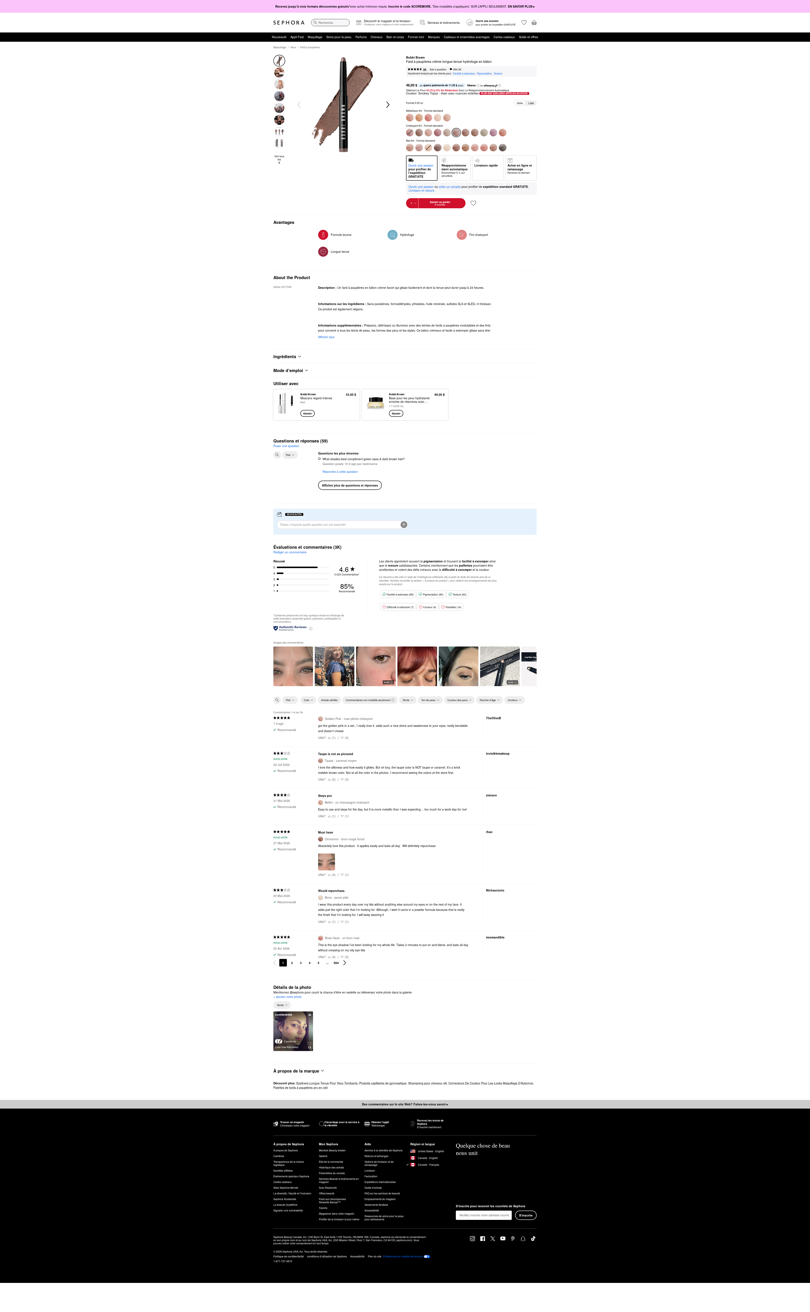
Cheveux (376, 37)
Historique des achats (331, 1167)
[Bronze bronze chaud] (409, 117)
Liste (531, 103)
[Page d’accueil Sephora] (289, 22)
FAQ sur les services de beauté (382, 1193)
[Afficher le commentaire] (293, 666)
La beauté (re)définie (285, 1204)
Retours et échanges (376, 1156)
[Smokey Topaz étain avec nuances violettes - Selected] (456, 132)
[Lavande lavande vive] (493, 132)
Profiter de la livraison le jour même (339, 1219)
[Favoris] (524, 22)
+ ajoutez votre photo (287, 997)
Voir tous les (279, 159)
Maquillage (315, 37)
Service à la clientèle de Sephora (383, 1150)
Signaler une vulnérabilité (288, 1210)
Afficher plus (326, 337)
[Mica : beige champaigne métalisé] (447, 132)
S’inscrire (526, 1215)
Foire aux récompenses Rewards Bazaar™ (332, 1200)
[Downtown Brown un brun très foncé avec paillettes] (474, 132)
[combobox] (330, 22)
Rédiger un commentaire (289, 552)
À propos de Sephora (285, 1150)
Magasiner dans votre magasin (336, 1213)
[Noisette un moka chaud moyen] (465, 147)
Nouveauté (279, 37)
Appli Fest (297, 37)
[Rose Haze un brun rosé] (484, 147)
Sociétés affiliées (283, 1170)
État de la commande (331, 1161)
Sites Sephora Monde (285, 1187)
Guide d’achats (373, 1187)
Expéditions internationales (380, 1182)
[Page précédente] (274, 963)
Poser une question (286, 446)
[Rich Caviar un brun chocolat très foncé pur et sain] (502, 147)
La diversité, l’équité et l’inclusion (292, 1193)
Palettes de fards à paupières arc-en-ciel (300, 1087)
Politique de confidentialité (288, 1256)
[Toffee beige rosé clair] (493, 147)
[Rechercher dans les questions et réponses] (277, 455)
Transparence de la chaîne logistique (288, 1163)
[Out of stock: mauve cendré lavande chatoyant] (409, 132)
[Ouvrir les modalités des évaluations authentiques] (310, 628)
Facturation (370, 1176)
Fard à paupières (310, 47)
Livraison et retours (421, 190)
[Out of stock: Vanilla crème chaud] (428, 147)
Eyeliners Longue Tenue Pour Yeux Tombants (327, 1083)
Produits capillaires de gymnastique (382, 1083)
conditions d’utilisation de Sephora (327, 1256)
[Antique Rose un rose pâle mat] (474, 147)
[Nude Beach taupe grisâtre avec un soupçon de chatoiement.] (419, 147)
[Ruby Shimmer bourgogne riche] (428, 117)
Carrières (278, 1156)
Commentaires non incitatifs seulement (368, 700)
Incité (386, 682)
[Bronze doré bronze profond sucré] (419, 132)
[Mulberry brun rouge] (437, 132)
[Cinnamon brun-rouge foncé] (456, 147)
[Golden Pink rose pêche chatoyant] (428, 132)
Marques (434, 37)
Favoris (323, 1208)
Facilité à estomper (464, 73)
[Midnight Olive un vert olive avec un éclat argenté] (484, 132)
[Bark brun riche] (437, 147)
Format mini (416, 37)
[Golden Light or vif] (419, 117)
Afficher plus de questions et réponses (350, 485)
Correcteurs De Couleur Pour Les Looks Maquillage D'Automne (490, 1083)
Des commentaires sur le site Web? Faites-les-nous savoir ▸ (405, 1104)
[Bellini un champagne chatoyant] (447, 117)
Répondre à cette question (340, 471)
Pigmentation (484, 73)
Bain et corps (395, 37)
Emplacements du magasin (380, 1199)
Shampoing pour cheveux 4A (427, 1083)
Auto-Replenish (328, 1187)
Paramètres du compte (332, 1173)
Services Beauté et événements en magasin (339, 1180)
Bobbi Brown (415, 57)
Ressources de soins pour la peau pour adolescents (384, 1217)
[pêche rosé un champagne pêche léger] (502, 132)
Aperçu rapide (287, 414)
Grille (520, 103)
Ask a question (438, 69)
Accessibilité (371, 1210)
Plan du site (374, 1256)
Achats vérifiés (329, 700)
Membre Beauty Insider (332, 1150)
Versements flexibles (376, 1204)
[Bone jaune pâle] (447, 147)
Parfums (361, 37)
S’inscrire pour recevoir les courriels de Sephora (490, 1206)
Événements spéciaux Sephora (291, 1176)
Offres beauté (326, 1193)
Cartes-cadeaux (504, 37)
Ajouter (307, 413)
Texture (498, 73)
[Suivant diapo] (387, 105)
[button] (478, 85)
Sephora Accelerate (284, 1199)
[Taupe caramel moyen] (409, 147)
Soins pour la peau (338, 37)
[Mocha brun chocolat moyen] (465, 132)
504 (336, 963)
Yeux (293, 47)
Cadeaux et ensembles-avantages (467, 37)
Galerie (323, 1156)
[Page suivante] (344, 963)
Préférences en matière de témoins (403, 1256)
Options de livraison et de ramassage (379, 1163)
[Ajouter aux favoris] (473, 203)
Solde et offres (528, 37)
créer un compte (450, 187)
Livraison (369, 1170)
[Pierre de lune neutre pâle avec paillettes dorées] (437, 117)
